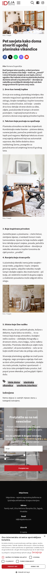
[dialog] (23, 555)
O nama (23, 532)
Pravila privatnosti (21, 459)
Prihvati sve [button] (12, 566)
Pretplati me (24, 468)
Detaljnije (37, 552)
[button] (33, 3)
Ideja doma (14, 382)
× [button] (44, 536)
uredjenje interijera (27, 385)
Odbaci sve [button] (35, 566)
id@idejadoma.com (23, 519)
